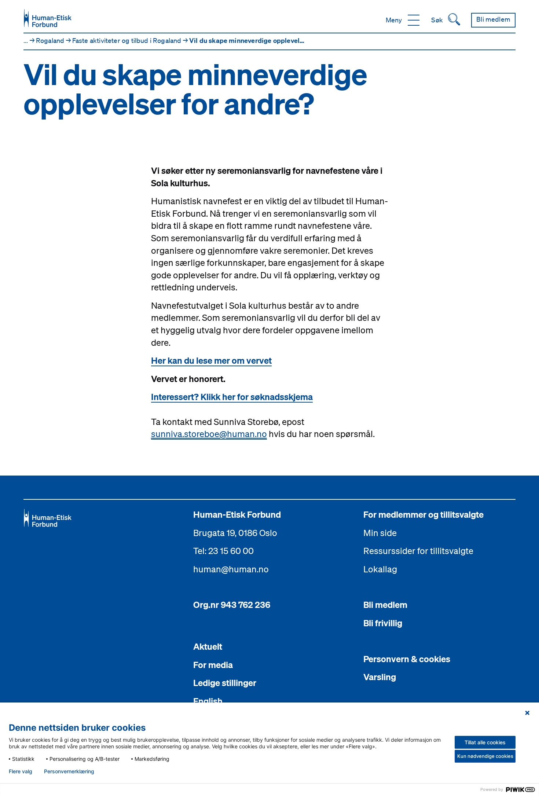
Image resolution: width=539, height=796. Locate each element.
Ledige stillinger (224, 682)
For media (213, 664)
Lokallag (380, 569)
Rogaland (51, 40)
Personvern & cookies (406, 658)
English (208, 701)
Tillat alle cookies (485, 742)
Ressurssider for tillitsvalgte (418, 551)
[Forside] (47, 18)
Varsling (379, 676)
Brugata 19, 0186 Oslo (235, 533)
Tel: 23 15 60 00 (223, 551)
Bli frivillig (382, 622)
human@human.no (231, 569)
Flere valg (20, 771)
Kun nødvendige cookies (485, 756)
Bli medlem (385, 604)
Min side (380, 533)
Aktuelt (207, 646)
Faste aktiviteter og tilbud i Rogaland (127, 40)
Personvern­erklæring (69, 771)
